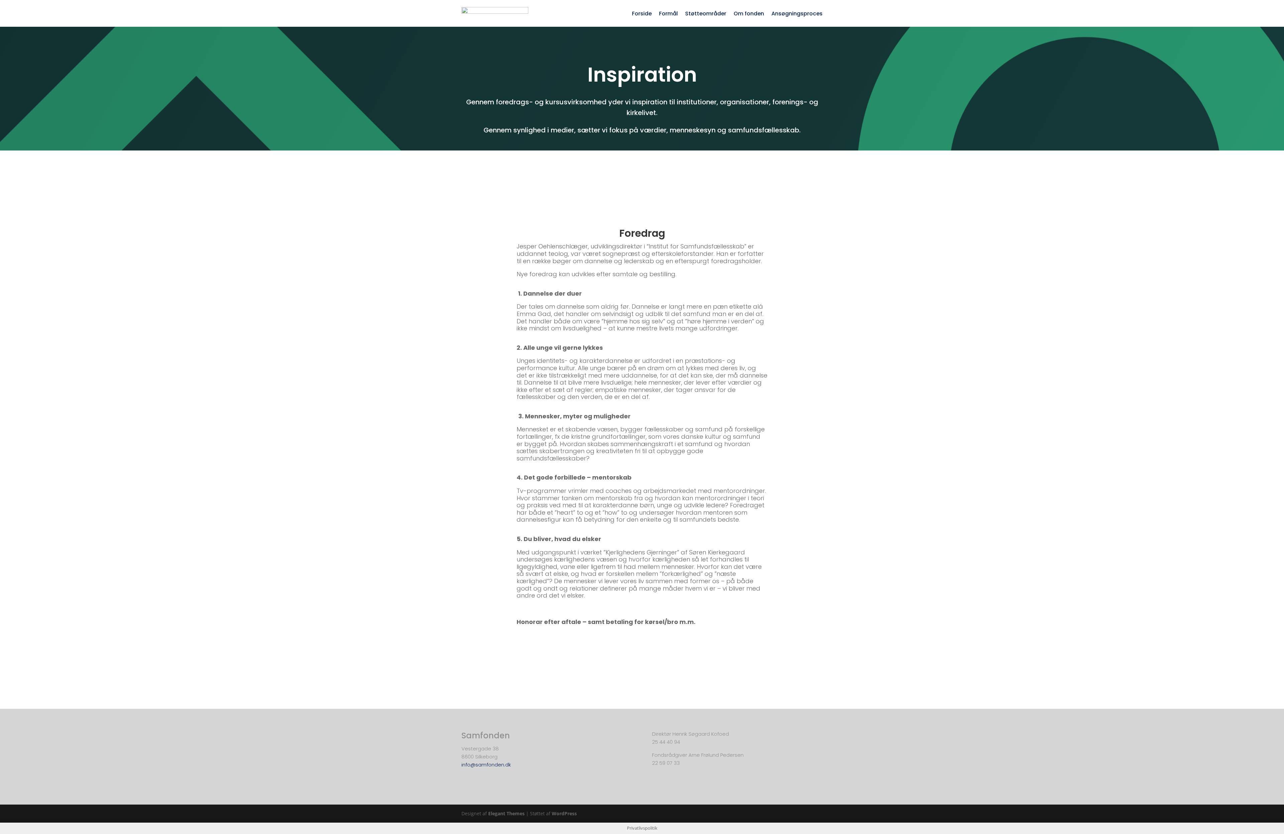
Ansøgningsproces (797, 14)
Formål (668, 14)
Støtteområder (705, 14)
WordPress (564, 813)
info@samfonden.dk (486, 764)
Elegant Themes (506, 813)
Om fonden (749, 14)
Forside (642, 14)
